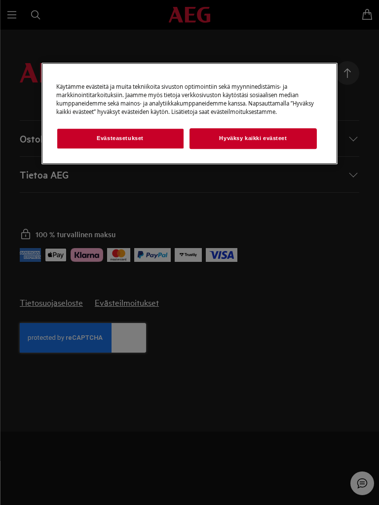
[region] (189, 113)
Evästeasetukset (120, 138)
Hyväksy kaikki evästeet (253, 138)
